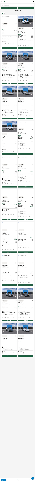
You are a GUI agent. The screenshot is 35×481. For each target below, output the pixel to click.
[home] (4, 1)
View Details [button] (9, 48)
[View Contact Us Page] (32, 1)
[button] (9, 48)
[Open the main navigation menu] (1, 1)
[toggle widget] (32, 478)
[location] (33, 1)
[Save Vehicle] (16, 24)
